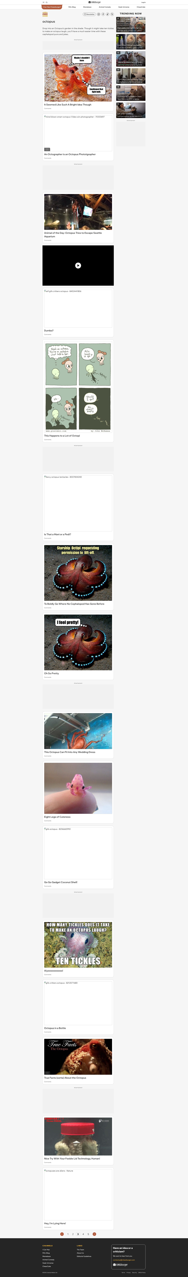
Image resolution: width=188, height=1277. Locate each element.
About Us (80, 1253)
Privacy (129, 1272)
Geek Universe (47, 1263)
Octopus (59, 28)
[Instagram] (98, 14)
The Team (80, 1250)
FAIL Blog (46, 1253)
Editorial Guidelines (84, 1256)
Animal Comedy (48, 1260)
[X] (112, 14)
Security (134, 1272)
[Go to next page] (94, 1234)
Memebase (46, 1256)
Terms (123, 1272)
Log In (143, 2)
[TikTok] (107, 14)
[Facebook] (103, 14)
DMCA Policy (142, 1272)
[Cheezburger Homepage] (94, 2)
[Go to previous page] (62, 1234)
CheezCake (46, 1266)
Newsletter (90, 14)
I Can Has (46, 1250)
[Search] (47, 2)
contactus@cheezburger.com (124, 1260)
